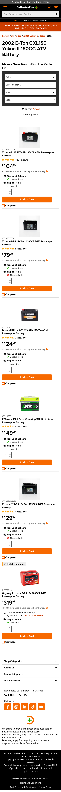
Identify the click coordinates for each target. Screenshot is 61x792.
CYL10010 (6, 327)
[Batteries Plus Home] (27, 7)
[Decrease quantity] (9, 193)
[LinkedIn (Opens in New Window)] (24, 706)
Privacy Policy (44, 787)
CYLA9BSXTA (8, 238)
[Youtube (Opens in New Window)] (41, 706)
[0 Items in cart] (56, 7)
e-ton (18, 36)
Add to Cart (27, 199)
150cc (42, 36)
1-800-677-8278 (18, 695)
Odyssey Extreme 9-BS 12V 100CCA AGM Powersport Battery (24, 595)
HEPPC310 (7, 590)
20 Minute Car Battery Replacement (30, 2)
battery (5, 36)
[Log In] (49, 7)
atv (12, 36)
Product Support (13, 674)
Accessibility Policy (21, 778)
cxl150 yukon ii (30, 36)
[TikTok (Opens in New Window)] (32, 706)
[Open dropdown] (47, 171)
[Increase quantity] (9, 191)
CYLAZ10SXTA (8, 149)
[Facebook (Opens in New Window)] (7, 706)
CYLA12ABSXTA (9, 501)
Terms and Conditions (30, 782)
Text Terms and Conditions (23, 787)
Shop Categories (13, 661)
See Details (41, 28)
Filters (28, 109)
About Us (9, 667)
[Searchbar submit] (56, 14)
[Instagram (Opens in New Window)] (16, 706)
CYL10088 (6, 416)
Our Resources (12, 680)
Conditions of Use (40, 778)
